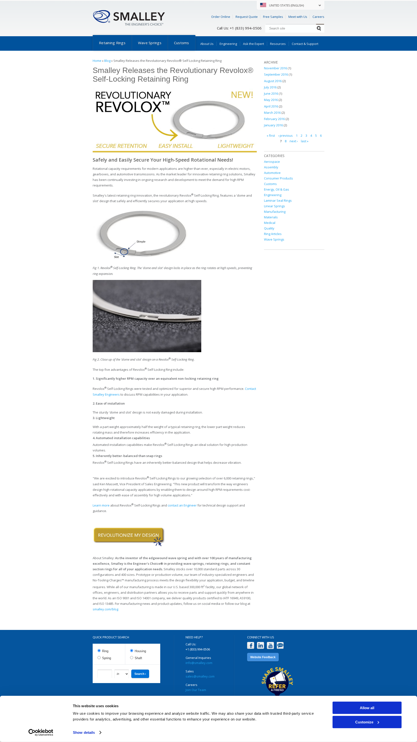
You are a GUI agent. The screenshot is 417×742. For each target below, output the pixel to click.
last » (304, 141)
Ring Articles (273, 234)
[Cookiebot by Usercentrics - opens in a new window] (41, 732)
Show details (84, 732)
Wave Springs (149, 42)
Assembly (271, 167)
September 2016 (276, 74)
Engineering (228, 44)
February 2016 (274, 119)
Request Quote (247, 16)
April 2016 (271, 106)
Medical (269, 223)
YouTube (270, 645)
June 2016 (271, 93)
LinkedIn (260, 645)
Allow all (367, 708)
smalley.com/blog (105, 609)
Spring (106, 658)
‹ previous (285, 135)
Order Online (220, 16)
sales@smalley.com (200, 676)
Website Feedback (263, 657)
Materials (271, 217)
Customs (181, 42)
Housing (140, 651)
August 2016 (273, 81)
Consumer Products (278, 178)
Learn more (101, 505)
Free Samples (273, 16)
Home (97, 60)
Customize (364, 722)
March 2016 (272, 112)
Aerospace (272, 161)
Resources (278, 44)
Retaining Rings (112, 42)
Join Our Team (196, 690)
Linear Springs (274, 206)
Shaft (138, 658)
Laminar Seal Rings (278, 200)
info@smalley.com (199, 663)
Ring (105, 651)
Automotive (272, 173)
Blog (107, 60)
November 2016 (275, 68)
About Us (207, 44)
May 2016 (271, 100)
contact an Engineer (182, 505)
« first (271, 135)
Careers (318, 16)
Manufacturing (274, 211)
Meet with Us (297, 16)
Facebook (250, 645)
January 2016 (273, 125)
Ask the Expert (253, 44)
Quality (269, 228)
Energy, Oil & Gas (276, 189)
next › (294, 141)
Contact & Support (305, 44)
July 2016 (270, 87)
